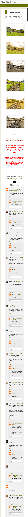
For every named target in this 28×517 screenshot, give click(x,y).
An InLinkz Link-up (14, 134)
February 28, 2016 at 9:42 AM (17, 353)
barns (11, 178)
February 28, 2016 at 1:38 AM (17, 190)
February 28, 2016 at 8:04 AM (17, 257)
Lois (10, 466)
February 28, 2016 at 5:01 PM (17, 403)
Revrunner (11, 441)
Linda (10, 495)
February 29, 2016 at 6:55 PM (16, 486)
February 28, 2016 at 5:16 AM (17, 211)
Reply (10, 196)
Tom (21, 176)
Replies (11, 198)
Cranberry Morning (12, 305)
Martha (10, 403)
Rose (10, 382)
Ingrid (10, 211)
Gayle (10, 257)
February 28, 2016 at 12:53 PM (17, 382)
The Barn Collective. (14, 12)
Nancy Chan (11, 330)
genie (10, 353)
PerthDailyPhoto (12, 281)
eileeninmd (11, 232)
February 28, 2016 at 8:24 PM (16, 466)
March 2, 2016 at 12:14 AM (16, 495)
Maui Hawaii (15, 178)
